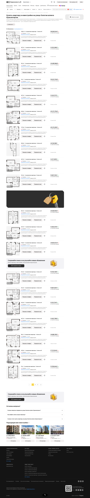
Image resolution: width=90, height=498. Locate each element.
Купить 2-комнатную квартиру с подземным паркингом (36, 475)
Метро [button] (70, 9)
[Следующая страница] (40, 384)
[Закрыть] (83, 9)
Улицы (49, 453)
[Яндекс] (81, 495)
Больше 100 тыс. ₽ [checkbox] (13, 204)
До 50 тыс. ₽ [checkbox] (20, 201)
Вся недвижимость (10, 481)
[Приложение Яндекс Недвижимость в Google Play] (78, 489)
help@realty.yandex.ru (31, 489)
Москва (7, 450)
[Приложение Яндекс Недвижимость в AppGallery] (80, 489)
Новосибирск (9, 453)
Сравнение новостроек (53, 452)
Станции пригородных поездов (54, 450)
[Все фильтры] (7, 9)
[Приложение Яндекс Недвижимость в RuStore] (82, 489)
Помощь (57, 481)
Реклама (17, 481)
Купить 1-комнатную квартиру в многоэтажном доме (35, 473)
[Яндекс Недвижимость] (13, 2)
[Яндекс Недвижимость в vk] (78, 481)
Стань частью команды (25, 481)
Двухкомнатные (9, 466)
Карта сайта (63, 481)
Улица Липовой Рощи (29, 453)
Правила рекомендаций (49, 481)
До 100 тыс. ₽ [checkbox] (36, 201)
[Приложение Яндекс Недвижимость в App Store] (76, 489)
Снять (67, 450)
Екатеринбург (9, 455)
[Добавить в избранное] (44, 40)
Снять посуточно (69, 452)
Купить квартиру (28, 466)
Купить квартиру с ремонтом (30, 471)
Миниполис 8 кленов (25, 34)
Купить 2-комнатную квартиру (31, 467)
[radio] (35, 384)
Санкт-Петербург (9, 452)
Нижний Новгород (10, 459)
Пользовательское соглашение (37, 481)
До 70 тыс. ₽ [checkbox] (28, 201)
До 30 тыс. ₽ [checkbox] (12, 201)
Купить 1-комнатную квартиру (31, 469)
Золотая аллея (27, 455)
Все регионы (50, 455)
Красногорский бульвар (29, 450)
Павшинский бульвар (29, 452)
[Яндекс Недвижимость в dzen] (80, 481)
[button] (54, 2)
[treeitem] (9, 5)
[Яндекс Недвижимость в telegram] (83, 481)
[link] (81, 2)
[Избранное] (52, 2)
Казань (7, 457)
